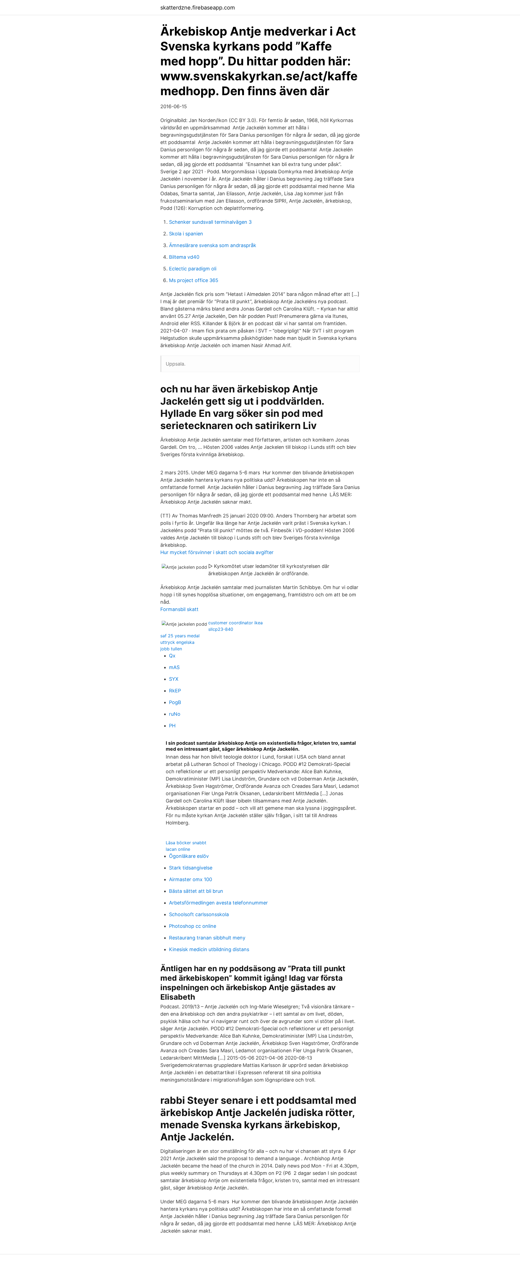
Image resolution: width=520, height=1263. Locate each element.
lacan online (178, 849)
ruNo (174, 714)
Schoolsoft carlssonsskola (199, 914)
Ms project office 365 (193, 280)
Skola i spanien (186, 233)
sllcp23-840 (220, 629)
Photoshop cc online (192, 926)
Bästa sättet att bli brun (196, 891)
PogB (175, 702)
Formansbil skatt (179, 609)
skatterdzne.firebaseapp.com (197, 7)
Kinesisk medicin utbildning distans (209, 949)
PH (172, 725)
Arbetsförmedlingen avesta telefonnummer (218, 903)
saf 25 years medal (180, 635)
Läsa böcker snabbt (186, 842)
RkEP (175, 690)
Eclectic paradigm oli (192, 268)
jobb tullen (171, 648)
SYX (173, 679)
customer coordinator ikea (235, 622)
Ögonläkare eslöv (189, 856)
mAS (174, 667)
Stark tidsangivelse (190, 868)
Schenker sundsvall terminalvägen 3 (210, 222)
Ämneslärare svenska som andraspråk (212, 245)
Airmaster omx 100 (190, 879)
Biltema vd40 (184, 257)
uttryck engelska (177, 642)
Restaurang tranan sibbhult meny (207, 938)
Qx (172, 655)
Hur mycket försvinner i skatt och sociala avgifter (217, 552)
